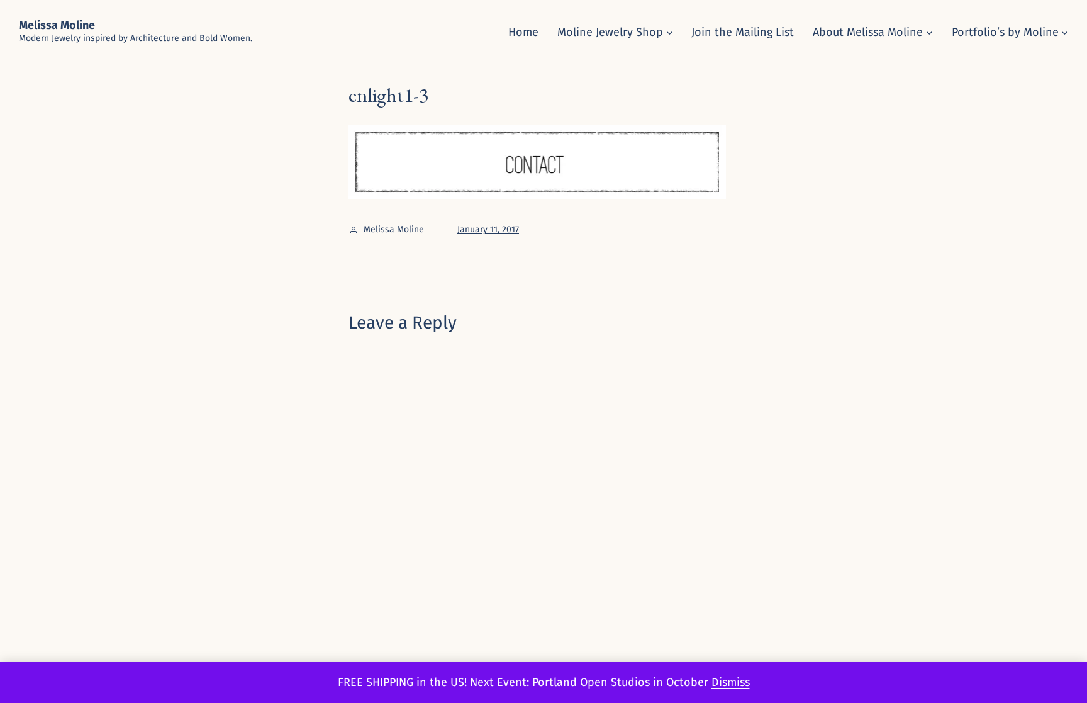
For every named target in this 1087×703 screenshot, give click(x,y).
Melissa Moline (57, 25)
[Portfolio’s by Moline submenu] (1064, 32)
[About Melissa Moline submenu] (929, 32)
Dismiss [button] (730, 682)
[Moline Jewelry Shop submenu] (669, 32)
